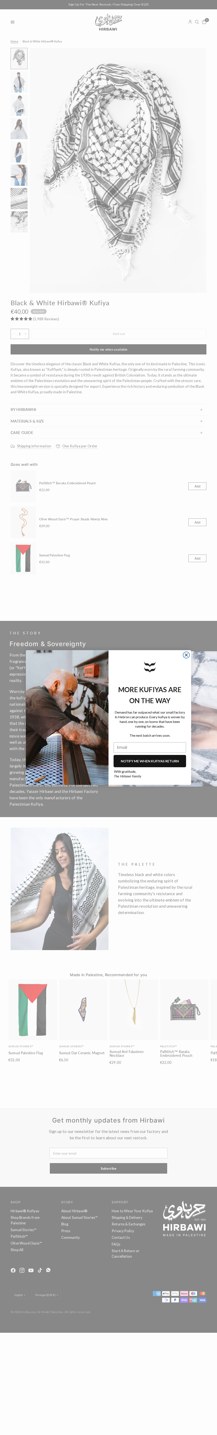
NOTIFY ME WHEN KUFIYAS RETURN (150, 761)
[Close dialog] (186, 655)
